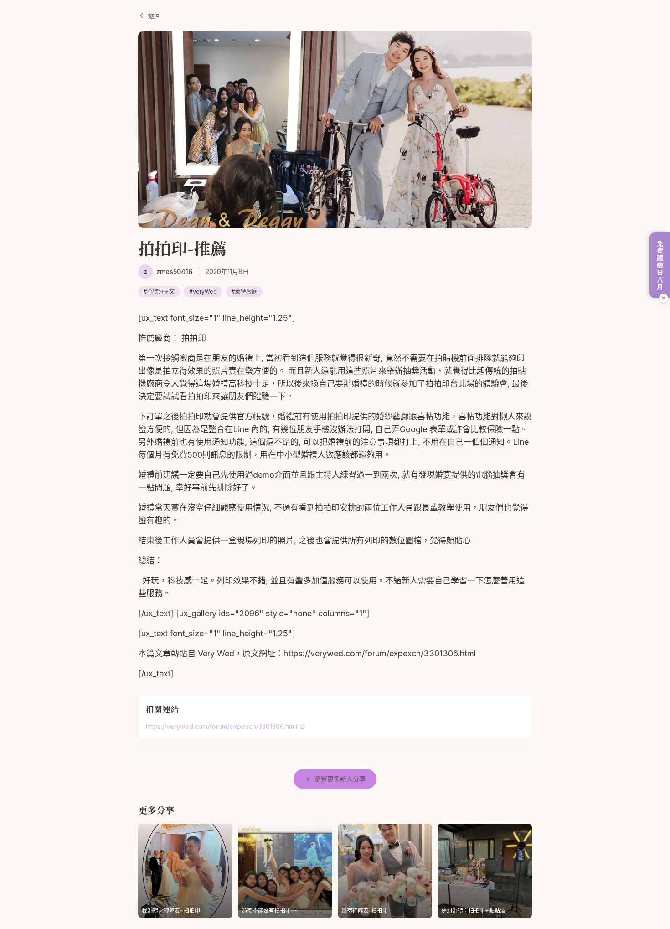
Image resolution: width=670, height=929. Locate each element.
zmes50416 (174, 271)
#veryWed (203, 291)
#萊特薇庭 (244, 291)
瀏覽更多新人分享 (340, 779)
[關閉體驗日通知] (663, 298)
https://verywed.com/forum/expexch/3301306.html (221, 726)
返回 (154, 15)
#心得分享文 (159, 291)
